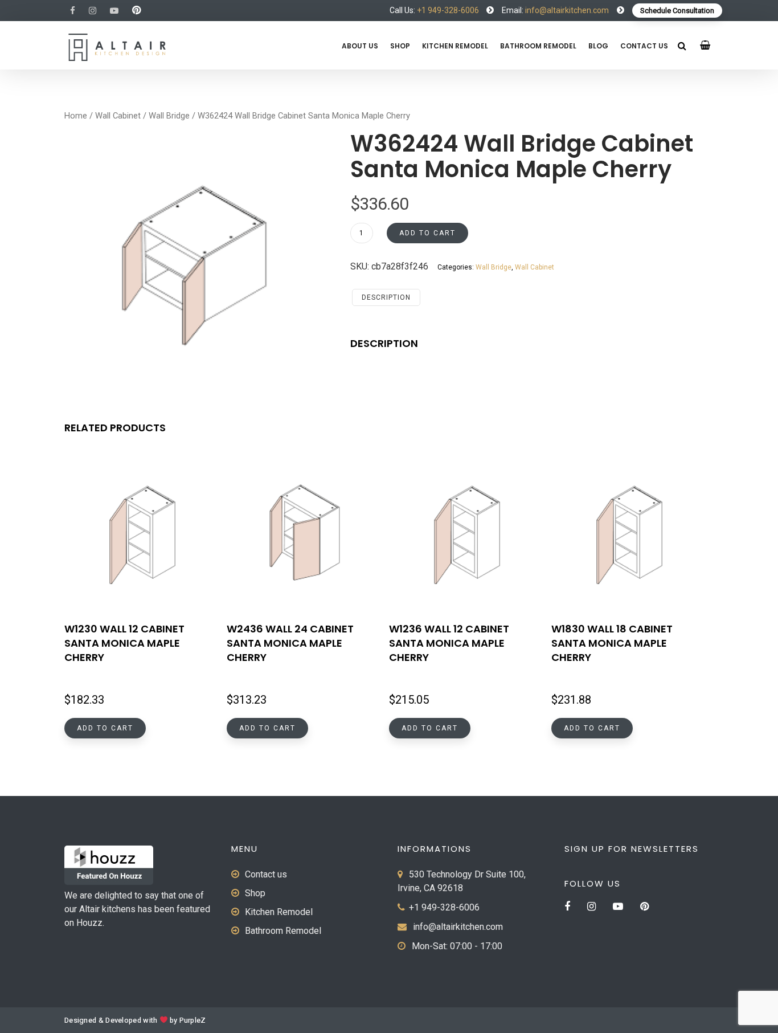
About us (360, 46)
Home (75, 116)
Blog (598, 46)
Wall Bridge (169, 116)
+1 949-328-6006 (448, 10)
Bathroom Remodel (538, 46)
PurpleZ (192, 1020)
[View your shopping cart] (705, 45)
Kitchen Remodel (455, 46)
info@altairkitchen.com (566, 10)
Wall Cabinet (118, 116)
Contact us (644, 46)
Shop (400, 46)
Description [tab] (386, 297)
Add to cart (427, 233)
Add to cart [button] (105, 728)
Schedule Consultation (677, 10)
